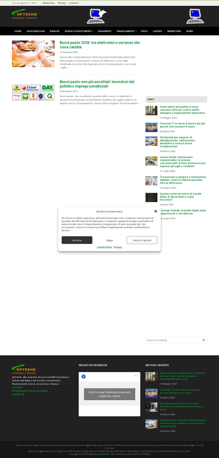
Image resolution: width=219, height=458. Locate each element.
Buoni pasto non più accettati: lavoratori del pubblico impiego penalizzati (97, 84)
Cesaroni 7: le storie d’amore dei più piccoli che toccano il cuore (182, 125)
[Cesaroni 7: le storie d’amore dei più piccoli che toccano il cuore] (151, 127)
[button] (155, 211)
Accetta (77, 240)
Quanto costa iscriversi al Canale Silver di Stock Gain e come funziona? (181, 196)
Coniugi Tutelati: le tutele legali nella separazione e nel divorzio (183, 212)
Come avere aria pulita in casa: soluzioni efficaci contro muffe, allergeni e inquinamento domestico (182, 109)
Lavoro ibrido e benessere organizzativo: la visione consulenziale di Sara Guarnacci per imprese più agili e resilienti (183, 162)
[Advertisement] (174, 64)
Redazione (49, 3)
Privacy (118, 247)
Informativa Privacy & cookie (30, 390)
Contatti (74, 3)
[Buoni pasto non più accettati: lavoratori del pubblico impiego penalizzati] (33, 93)
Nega (109, 240)
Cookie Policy (104, 247)
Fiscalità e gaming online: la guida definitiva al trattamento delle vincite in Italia (182, 406)
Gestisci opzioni (142, 240)
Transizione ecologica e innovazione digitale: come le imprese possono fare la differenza (183, 180)
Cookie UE (18, 394)
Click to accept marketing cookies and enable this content (110, 394)
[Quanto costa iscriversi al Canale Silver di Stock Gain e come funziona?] (151, 197)
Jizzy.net (104, 454)
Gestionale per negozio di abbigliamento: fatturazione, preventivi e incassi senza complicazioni (178, 142)
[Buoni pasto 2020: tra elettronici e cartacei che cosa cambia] (33, 53)
